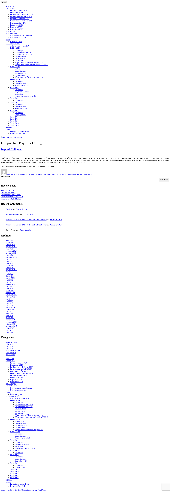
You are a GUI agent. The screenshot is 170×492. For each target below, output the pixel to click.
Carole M (9, 209)
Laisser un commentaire (82, 174)
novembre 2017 (11, 322)
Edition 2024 (15, 67)
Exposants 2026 (16, 27)
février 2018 (10, 318)
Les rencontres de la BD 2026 (21, 17)
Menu (4, 2)
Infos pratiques (11, 31)
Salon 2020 (14, 98)
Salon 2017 (14, 117)
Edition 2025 (15, 48)
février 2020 (10, 291)
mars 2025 (9, 249)
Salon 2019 (14, 102)
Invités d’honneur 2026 (18, 10)
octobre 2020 (10, 284)
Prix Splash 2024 (56, 225)
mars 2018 (9, 316)
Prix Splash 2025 (56, 220)
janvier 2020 (10, 293)
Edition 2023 (15, 79)
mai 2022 (9, 272)
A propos (9, 127)
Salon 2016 (14, 119)
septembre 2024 (11, 253)
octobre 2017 (10, 324)
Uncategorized (11, 353)
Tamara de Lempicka (66, 174)
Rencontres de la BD (22, 86)
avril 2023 (9, 261)
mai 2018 (9, 311)
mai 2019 (9, 299)
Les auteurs (19, 50)
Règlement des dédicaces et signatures (29, 63)
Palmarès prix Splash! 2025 (11, 199)
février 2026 (10, 243)
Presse (8, 40)
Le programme (20, 71)
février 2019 (10, 305)
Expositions (19, 94)
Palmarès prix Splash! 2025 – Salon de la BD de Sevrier (26, 220)
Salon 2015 (14, 121)
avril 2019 (9, 301)
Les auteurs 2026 (16, 12)
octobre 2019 (10, 297)
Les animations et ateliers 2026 (21, 21)
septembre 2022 (11, 270)
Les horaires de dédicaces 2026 (21, 15)
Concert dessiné (21, 209)
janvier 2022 (10, 278)
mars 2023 (9, 263)
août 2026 (9, 240)
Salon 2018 (14, 111)
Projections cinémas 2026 (19, 19)
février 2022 (10, 276)
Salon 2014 (14, 123)
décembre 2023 (11, 257)
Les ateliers (19, 60)
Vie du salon (10, 355)
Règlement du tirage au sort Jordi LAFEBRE (31, 65)
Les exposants (20, 58)
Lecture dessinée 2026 (18, 23)
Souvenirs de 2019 (21, 108)
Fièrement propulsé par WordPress (33, 490)
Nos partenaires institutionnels (21, 35)
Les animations (20, 56)
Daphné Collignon (11, 149)
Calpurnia (39, 174)
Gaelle (9, 174)
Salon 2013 (14, 125)
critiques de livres (12, 342)
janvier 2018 (10, 320)
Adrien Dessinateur (13, 214)
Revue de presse (16, 42)
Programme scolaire (22, 92)
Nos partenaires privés (18, 38)
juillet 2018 (10, 309)
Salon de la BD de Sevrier (10, 490)
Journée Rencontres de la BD (25, 96)
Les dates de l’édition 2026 (11, 195)
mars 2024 (9, 255)
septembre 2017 (11, 326)
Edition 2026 (10, 8)
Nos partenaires (11, 33)
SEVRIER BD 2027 (8, 190)
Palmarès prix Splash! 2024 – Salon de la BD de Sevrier (26, 225)
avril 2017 (9, 332)
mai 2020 (9, 286)
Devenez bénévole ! (17, 134)
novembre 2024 (11, 251)
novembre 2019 (11, 295)
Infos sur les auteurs (29, 174)
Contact (8, 129)
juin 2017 (9, 330)
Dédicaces (9, 344)
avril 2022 (9, 274)
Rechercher (5, 176)
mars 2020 (9, 288)
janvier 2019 (10, 307)
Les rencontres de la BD (23, 54)
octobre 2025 (10, 245)
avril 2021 (9, 280)
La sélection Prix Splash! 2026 (12, 197)
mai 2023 (9, 259)
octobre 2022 (10, 268)
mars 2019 (9, 303)
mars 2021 (9, 282)
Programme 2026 (16, 25)
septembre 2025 (11, 247)
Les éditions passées (13, 44)
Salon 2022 (14, 88)
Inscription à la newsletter (19, 131)
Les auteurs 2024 (21, 73)
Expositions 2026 (16, 29)
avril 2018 (9, 314)
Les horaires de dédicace (24, 52)
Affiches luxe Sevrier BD (19, 46)
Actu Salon (10, 6)
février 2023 (10, 266)
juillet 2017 (10, 328)
